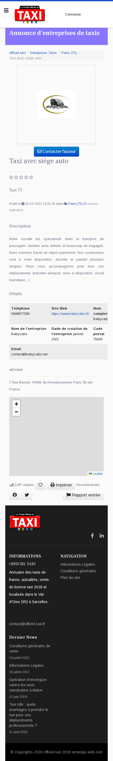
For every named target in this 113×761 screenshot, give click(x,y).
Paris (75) (69, 53)
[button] (16, 404)
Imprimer (63, 485)
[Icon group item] (92, 536)
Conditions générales (78, 571)
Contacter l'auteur (59, 151)
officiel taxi (17, 53)
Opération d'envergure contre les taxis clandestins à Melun (28, 688)
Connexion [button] (73, 14)
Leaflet (97, 473)
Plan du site (70, 577)
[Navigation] (6, 10)
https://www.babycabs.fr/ (70, 314)
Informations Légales (77, 564)
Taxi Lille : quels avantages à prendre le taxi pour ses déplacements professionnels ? (28, 718)
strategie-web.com (87, 752)
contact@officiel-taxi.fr (27, 624)
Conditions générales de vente (29, 652)
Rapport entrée (85, 495)
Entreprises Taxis (43, 53)
